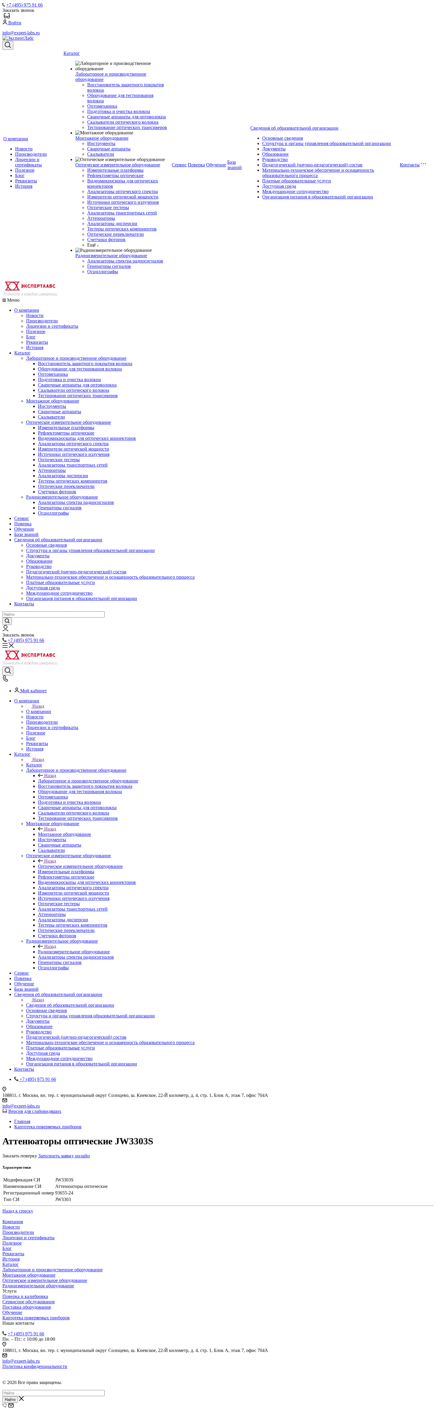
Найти (10, 1399)
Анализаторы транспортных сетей (122, 212)
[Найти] (7, 621)
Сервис (179, 164)
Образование (275, 154)
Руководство (275, 159)
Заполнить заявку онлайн (64, 1155)
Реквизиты (26, 180)
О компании (15, 138)
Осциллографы (102, 271)
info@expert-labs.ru (21, 32)
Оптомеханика (102, 106)
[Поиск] (7, 45)
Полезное (24, 170)
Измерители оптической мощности (122, 196)
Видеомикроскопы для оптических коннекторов (87, 438)
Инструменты (101, 143)
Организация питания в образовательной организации (317, 196)
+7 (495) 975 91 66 (24, 4)
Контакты (410, 164)
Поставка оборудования (26, 1307)
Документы (274, 148)
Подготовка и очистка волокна (118, 111)
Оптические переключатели (115, 234)
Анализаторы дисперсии (112, 223)
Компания (12, 1221)
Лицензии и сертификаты (28, 162)
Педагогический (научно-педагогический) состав (312, 164)
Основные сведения (282, 138)
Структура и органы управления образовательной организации (326, 143)
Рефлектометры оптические (115, 175)
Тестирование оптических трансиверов (127, 127)
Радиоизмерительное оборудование (111, 255)
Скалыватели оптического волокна (122, 122)
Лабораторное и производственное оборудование (76, 358)
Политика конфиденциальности (34, 1366)
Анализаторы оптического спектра (122, 191)
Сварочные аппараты (109, 148)
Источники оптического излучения (123, 202)
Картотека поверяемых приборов (36, 1317)
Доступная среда (279, 186)
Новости (24, 148)
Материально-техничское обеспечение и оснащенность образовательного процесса (110, 577)
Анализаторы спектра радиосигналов (125, 260)
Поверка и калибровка (25, 1296)
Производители (31, 154)
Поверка (196, 164)
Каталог (71, 53)
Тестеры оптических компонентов (122, 228)
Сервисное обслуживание (28, 1301)
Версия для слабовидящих (34, 1111)
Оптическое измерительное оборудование (117, 164)
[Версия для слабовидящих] (6, 16)
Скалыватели (100, 154)
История (23, 186)
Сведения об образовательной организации (294, 128)
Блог (20, 175)
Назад (38, 706)
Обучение (216, 164)
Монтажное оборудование (101, 138)
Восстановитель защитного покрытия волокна (85, 363)
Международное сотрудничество (295, 191)
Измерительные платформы (115, 170)
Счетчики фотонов (106, 239)
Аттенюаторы (101, 218)
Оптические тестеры (108, 207)
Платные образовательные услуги (296, 180)
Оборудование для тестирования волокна (80, 368)
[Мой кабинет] (5, 629)
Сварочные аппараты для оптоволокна (126, 116)
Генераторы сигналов (109, 266)
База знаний (234, 165)
